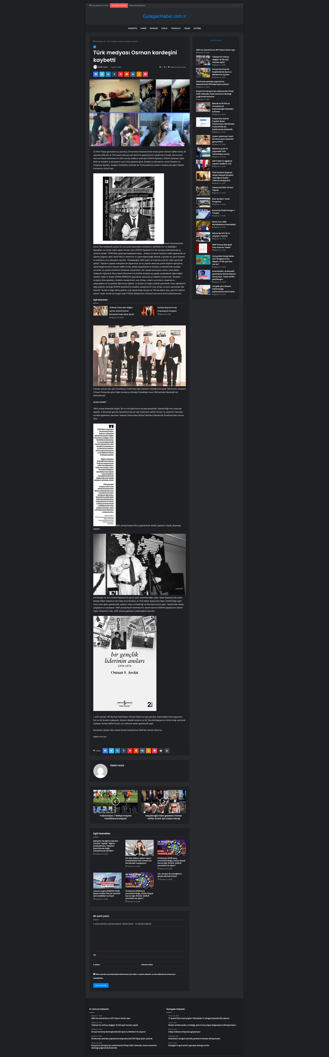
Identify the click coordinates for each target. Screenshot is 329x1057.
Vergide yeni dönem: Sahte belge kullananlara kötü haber (223, 289)
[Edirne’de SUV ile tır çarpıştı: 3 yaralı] (203, 237)
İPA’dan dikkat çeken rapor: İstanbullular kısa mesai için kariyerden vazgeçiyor (138, 860)
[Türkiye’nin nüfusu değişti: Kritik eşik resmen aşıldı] (203, 60)
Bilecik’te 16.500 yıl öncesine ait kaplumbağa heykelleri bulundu (223, 107)
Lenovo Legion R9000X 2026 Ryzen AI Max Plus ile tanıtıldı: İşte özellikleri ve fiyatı (107, 893)
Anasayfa (132, 28)
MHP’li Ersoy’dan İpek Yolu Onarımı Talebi (222, 246)
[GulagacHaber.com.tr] (164, 16)
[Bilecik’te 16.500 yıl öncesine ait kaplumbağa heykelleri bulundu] (203, 107)
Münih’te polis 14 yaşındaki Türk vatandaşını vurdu (220, 151)
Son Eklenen (216, 40)
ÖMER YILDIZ (103, 67)
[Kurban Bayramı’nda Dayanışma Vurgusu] (148, 311)
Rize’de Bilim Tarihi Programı (221, 200)
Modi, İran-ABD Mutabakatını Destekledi (224, 223)
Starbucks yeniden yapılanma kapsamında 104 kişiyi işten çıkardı (212, 83)
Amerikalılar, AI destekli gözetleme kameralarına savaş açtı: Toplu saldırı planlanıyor (224, 275)
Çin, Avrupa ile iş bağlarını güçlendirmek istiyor (170, 874)
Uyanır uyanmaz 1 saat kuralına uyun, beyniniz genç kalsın (223, 139)
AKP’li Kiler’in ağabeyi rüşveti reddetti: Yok (222, 162)
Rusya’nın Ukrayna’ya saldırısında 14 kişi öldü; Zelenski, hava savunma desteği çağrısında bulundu (215, 94)
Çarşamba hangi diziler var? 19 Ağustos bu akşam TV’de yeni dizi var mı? (223, 260)
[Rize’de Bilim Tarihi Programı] (203, 202)
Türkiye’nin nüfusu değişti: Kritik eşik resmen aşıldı (220, 60)
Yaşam (187, 28)
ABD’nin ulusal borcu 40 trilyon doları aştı (215, 50)
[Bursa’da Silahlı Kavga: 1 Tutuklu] (203, 214)
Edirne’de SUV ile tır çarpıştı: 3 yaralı (221, 234)
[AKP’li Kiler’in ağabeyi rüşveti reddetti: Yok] (203, 164)
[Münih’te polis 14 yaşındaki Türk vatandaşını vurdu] (203, 152)
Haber (143, 28)
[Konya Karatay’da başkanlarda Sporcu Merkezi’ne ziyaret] (203, 73)
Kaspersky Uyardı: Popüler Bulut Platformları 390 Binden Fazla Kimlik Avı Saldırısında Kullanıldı (223, 124)
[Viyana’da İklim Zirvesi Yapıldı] (203, 191)
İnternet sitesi (147, 965)
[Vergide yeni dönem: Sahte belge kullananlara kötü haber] (203, 290)
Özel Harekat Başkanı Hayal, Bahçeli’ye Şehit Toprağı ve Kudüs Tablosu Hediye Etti (222, 176)
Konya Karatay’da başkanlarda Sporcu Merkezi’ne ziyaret (222, 72)
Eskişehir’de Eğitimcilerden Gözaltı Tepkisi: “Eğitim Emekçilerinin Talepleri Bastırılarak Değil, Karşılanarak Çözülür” (105, 846)
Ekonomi (154, 28)
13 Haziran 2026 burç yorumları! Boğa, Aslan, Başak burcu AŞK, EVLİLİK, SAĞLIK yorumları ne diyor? (139, 895)
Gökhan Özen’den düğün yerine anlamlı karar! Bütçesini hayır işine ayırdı (121, 311)
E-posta (97, 965)
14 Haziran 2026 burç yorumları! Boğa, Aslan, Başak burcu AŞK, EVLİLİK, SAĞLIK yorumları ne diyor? (171, 862)
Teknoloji (176, 28)
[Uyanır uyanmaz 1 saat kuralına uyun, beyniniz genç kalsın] (203, 140)
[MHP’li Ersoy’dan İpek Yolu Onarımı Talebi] (203, 248)
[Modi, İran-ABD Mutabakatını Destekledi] (203, 225)
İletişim (197, 28)
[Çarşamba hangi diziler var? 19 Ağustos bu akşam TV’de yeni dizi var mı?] (203, 260)
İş (104, 41)
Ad (95, 955)
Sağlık (164, 28)
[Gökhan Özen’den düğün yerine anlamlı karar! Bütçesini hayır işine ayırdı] (100, 311)
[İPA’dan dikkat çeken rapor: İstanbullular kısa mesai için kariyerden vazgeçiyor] (139, 848)
